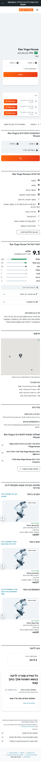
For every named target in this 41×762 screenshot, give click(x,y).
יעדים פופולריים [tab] (11, 690)
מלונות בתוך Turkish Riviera (15, 755)
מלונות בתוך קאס (29, 703)
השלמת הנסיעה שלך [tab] (28, 690)
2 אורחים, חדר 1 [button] (30, 69)
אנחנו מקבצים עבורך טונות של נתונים (23, 737)
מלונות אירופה (13, 753)
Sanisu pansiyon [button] (33, 573)
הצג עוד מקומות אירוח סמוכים (9, 495)
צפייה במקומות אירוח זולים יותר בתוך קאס (9, 543)
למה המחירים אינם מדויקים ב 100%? (23, 741)
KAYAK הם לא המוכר (30, 733)
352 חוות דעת (23, 53)
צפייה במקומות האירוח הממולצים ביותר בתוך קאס (9, 591)
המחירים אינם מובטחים (28, 726)
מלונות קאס (27, 757)
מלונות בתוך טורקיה (31, 755)
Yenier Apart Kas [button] (33, 525)
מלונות (22, 753)
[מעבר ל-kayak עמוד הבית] (26, 9)
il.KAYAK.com (31, 753)
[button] (2, 3)
